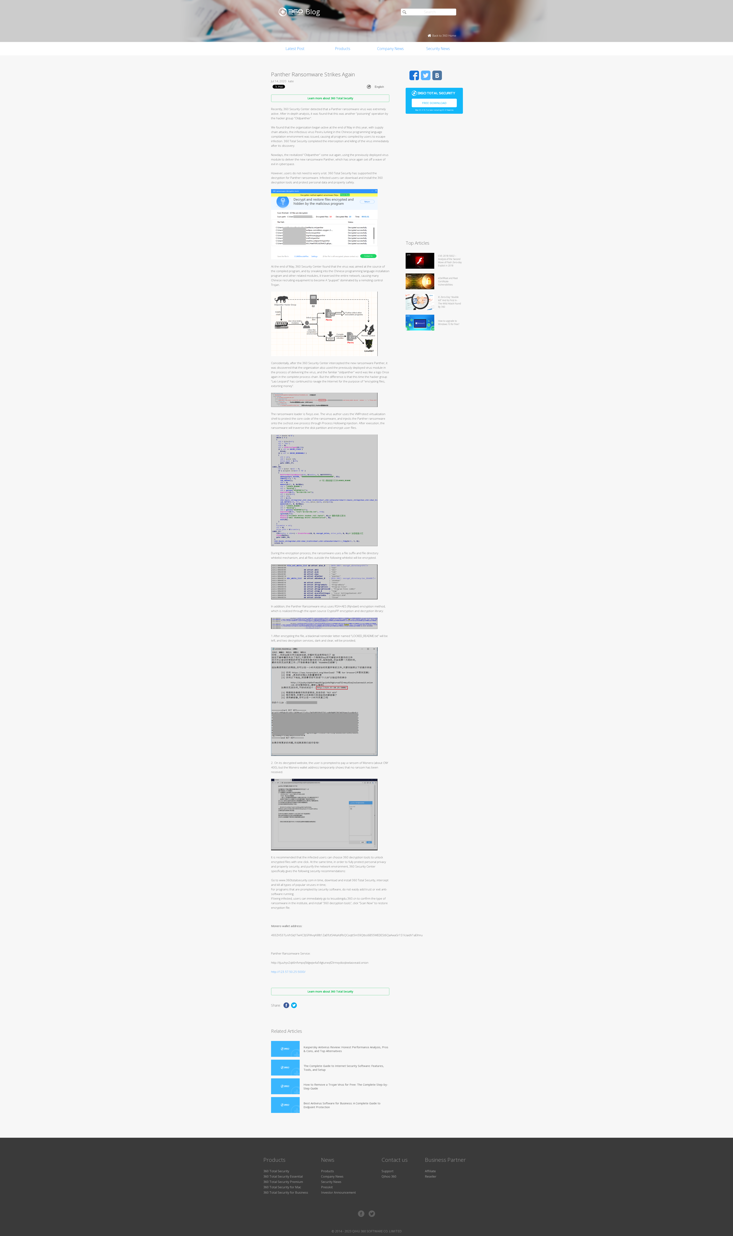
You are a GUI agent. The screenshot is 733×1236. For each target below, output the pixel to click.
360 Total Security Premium (283, 1182)
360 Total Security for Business (285, 1192)
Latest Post (295, 48)
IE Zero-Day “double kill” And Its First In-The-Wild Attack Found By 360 (449, 301)
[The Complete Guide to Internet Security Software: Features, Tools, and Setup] (285, 1068)
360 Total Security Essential (283, 1176)
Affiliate (430, 1171)
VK (437, 75)
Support (387, 1171)
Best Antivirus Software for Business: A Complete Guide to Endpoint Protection (342, 1105)
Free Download (434, 103)
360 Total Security (276, 1171)
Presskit (327, 1187)
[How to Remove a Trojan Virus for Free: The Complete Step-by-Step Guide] (285, 1086)
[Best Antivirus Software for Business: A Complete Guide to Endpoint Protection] (285, 1105)
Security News (438, 48)
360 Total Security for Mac (282, 1187)
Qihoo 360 (389, 1176)
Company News (390, 48)
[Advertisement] (434, 178)
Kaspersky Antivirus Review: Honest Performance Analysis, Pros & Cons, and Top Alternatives (346, 1049)
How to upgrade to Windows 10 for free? (448, 322)
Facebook (414, 75)
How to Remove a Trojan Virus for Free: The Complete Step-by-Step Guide (346, 1086)
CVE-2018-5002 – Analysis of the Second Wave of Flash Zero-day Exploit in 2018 (450, 260)
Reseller (430, 1176)
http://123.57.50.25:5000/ (288, 972)
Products (342, 48)
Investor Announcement (338, 1192)
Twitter (425, 75)
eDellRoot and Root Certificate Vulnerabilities (448, 281)
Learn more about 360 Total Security (330, 98)
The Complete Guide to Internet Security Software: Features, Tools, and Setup (344, 1068)
